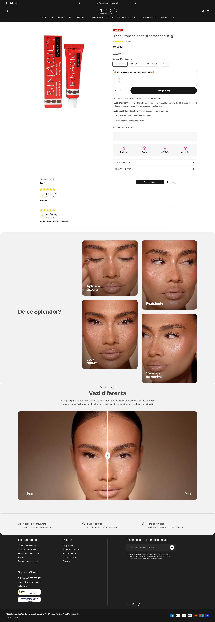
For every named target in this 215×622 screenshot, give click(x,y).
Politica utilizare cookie (28, 553)
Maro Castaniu (120, 64)
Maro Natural (152, 64)
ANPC (21, 557)
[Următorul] (135, 3)
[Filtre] (167, 182)
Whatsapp (22, 586)
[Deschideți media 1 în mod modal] (60, 71)
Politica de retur (70, 557)
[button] (118, 41)
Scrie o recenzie (150, 182)
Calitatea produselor (27, 549)
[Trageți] (107, 455)
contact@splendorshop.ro (29, 582)
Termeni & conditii (71, 549)
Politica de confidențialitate (153, 558)
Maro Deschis (136, 64)
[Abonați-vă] (172, 547)
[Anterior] (79, 3)
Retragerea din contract (28, 561)
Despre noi (68, 545)
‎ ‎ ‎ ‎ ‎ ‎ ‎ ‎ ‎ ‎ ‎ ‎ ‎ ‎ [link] (154, 301)
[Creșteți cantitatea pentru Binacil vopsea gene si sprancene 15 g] (126, 90)
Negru (165, 64)
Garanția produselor (27, 545)
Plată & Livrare (69, 553)
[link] (93, 288)
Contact (66, 561)
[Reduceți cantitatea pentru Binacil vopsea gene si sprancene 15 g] (115, 90)
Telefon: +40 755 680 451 (29, 578)
